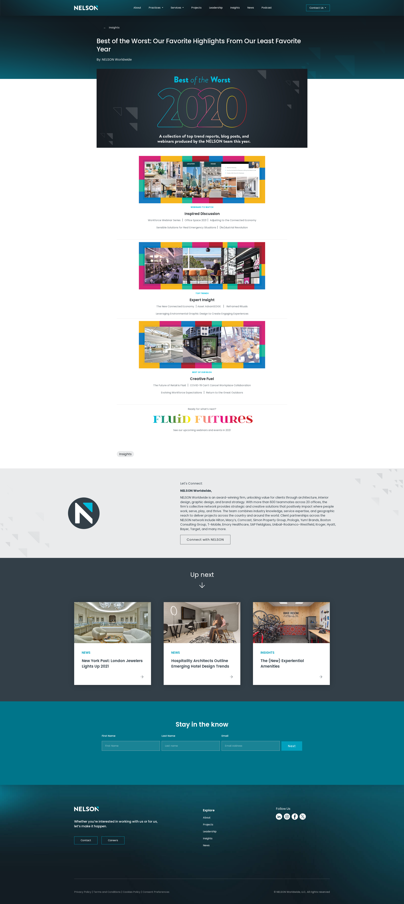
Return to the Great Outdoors (224, 392)
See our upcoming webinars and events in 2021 (202, 430)
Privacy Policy (82, 892)
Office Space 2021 (196, 220)
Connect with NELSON (205, 539)
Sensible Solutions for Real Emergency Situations (186, 227)
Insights (235, 7)
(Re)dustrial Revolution (234, 227)
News (250, 7)
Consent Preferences (156, 892)
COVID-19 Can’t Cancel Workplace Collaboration (220, 385)
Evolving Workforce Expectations (181, 392)
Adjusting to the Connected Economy (233, 220)
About (137, 7)
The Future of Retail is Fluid (169, 385)
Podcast (266, 7)
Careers (113, 840)
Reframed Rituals (237, 306)
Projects (196, 7)
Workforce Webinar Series (164, 220)
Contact (86, 840)
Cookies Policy (131, 892)
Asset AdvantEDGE (209, 306)
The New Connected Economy (175, 306)
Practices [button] (155, 7)
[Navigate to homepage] (86, 8)
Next (292, 746)
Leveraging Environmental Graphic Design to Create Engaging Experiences (202, 313)
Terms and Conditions (107, 892)
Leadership (216, 7)
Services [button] (176, 7)
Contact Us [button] (316, 8)
